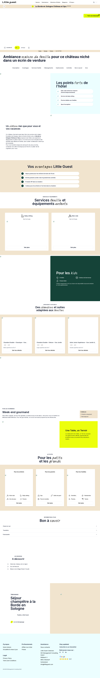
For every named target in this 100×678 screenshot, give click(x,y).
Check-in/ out (6, 526)
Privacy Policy (7, 658)
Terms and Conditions (9, 660)
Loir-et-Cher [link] (58, 51)
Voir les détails (17, 350)
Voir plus (27, 247)
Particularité (6, 534)
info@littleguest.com (47, 664)
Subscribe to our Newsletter (67, 647)
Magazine (64, 2)
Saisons (38, 2)
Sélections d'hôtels (55, 2)
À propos (71, 2)
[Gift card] (29, 47)
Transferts (6, 530)
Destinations (45, 2)
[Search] (94, 2)
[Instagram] (60, 652)
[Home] (9, 2)
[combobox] (96, 2)
